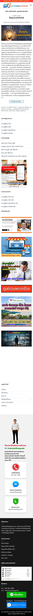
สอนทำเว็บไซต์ (16, 109)
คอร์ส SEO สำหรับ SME (8, 143)
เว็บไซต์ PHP (12, 110)
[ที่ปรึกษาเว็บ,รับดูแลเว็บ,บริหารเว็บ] (16, 271)
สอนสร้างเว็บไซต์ (25, 109)
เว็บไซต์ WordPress (21, 110)
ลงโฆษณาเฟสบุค (6, 552)
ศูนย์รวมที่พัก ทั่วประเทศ (19, 614)
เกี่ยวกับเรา (4, 393)
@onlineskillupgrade (12, 590)
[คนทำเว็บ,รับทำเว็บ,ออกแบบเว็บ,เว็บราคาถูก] (16, 225)
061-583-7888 (9, 588)
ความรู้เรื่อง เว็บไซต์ (16, 16)
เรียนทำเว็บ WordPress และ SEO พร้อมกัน (14, 156)
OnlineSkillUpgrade (23, 22)
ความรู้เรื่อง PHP (6, 124)
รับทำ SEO (4, 558)
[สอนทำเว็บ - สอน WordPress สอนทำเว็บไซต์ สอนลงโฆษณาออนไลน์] (15, 5)
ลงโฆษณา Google (7, 555)
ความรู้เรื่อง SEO (6, 127)
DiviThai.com (20, 612)
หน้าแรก (3, 389)
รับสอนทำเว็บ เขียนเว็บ (7, 546)
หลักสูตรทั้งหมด (6, 399)
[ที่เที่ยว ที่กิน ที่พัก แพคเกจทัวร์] (16, 312)
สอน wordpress (8, 109)
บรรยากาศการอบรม (7, 402)
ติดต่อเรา (4, 406)
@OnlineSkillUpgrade (16, 509)
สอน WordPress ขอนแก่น (8, 612)
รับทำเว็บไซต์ (5, 543)
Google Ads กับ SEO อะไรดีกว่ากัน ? (12, 146)
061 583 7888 (15, 475)
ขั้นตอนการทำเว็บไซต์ (16, 18)
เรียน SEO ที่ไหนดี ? (7, 153)
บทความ (3, 396)
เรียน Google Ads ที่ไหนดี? (9, 150)
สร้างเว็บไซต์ (26, 107)
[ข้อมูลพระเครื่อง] (16, 289)
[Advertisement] (16, 365)
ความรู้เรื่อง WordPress (8, 130)
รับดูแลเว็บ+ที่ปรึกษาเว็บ (8, 549)
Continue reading (16, 101)
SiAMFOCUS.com (15, 579)
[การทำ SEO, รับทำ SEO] (16, 339)
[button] (31, 5)
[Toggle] (31, 399)
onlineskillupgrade (16, 492)
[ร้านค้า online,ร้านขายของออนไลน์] (16, 247)
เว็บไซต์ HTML (4, 110)
